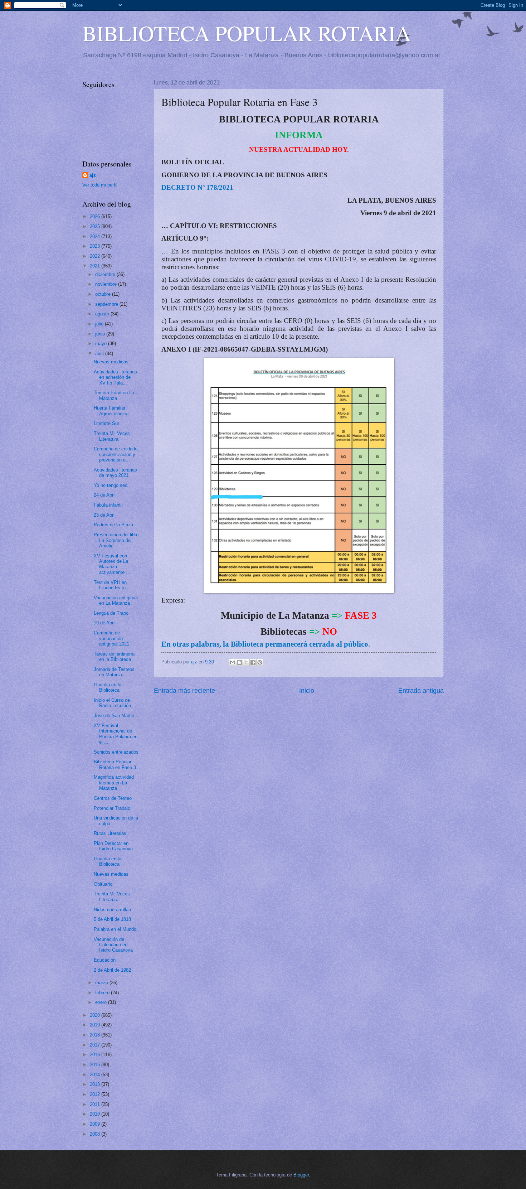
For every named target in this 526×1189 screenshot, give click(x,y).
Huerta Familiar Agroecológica (111, 410)
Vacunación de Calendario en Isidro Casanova (113, 945)
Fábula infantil (108, 505)
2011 (95, 1104)
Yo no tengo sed (110, 485)
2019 (95, 1025)
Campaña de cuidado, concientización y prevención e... (116, 454)
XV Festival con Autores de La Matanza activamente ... (112, 564)
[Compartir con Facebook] (253, 662)
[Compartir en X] (246, 662)
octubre (103, 294)
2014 (95, 1074)
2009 (95, 1124)
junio (100, 334)
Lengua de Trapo (111, 613)
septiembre (107, 304)
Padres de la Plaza (113, 524)
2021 (95, 266)
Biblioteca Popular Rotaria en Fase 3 (115, 764)
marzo (102, 982)
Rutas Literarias (110, 833)
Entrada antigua (421, 690)
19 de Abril (105, 622)
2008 (95, 1134)
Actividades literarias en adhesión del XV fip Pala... (115, 377)
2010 (95, 1114)
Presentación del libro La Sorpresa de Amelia (116, 540)
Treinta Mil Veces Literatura (112, 436)
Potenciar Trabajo (112, 808)
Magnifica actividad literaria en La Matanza (114, 782)
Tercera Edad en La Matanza (114, 395)
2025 (95, 226)
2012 (95, 1094)
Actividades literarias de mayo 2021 (115, 472)
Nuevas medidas (111, 361)
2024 (95, 236)
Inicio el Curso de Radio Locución (112, 702)
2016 (95, 1054)
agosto (103, 313)
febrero (103, 992)
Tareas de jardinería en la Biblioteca (114, 656)
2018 (95, 1035)
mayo (101, 343)
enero (101, 1002)
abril (100, 353)
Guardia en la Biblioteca (107, 687)
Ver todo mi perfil (99, 185)
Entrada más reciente (184, 690)
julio (100, 324)
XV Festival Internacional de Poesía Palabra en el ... (115, 734)
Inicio (306, 690)
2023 (95, 246)
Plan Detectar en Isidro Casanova (113, 846)
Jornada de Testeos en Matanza (114, 672)
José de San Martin (114, 715)
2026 (95, 216)
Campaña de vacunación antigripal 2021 (111, 638)
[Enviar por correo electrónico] (232, 662)
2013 (95, 1084)
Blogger (301, 1175)
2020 (95, 1015)
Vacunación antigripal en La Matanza (116, 600)
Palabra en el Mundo (115, 929)
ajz (92, 175)
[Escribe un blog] (239, 662)
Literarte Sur (106, 423)
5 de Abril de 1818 (112, 919)
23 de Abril (105, 515)
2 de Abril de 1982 (112, 970)
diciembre (106, 274)
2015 (95, 1064)
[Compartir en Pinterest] (259, 662)
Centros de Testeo (113, 798)
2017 (95, 1045)
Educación (105, 960)
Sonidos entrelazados (116, 752)
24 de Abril (105, 495)
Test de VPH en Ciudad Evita (110, 585)
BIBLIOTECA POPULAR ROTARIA (246, 33)
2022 (95, 256)
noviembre (106, 284)
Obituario (103, 884)
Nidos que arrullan (112, 909)
